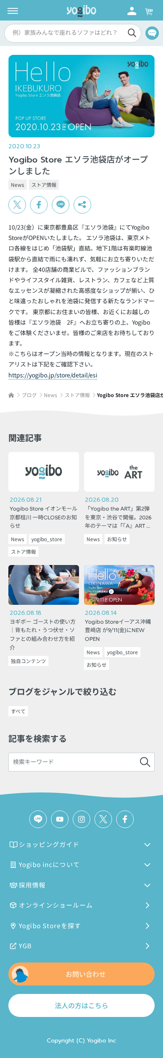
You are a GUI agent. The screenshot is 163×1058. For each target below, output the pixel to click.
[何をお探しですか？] (145, 762)
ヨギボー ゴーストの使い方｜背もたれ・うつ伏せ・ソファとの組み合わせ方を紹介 (43, 635)
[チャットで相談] (152, 33)
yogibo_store (46, 538)
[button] (71, 33)
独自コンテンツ (28, 660)
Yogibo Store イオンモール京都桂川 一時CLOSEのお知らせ (43, 517)
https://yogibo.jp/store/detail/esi (52, 375)
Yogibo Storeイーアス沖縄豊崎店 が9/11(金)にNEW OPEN (118, 631)
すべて (18, 711)
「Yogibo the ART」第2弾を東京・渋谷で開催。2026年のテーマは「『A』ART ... (118, 517)
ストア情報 (43, 184)
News (17, 184)
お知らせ (117, 538)
